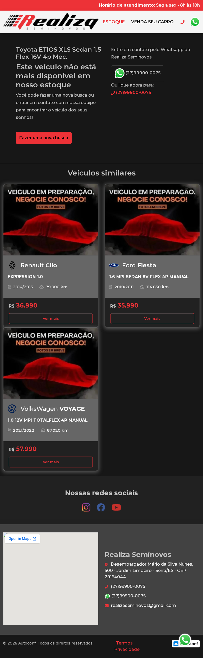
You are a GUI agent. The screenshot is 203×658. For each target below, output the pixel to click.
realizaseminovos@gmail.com (143, 605)
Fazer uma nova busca (43, 137)
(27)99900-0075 (142, 72)
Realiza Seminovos (51, 22)
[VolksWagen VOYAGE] (50, 363)
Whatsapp (195, 22)
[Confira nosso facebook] (101, 505)
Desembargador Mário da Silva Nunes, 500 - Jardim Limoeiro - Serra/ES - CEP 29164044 (149, 570)
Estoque (114, 21)
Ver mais (51, 319)
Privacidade (127, 649)
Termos (124, 643)
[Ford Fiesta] (152, 220)
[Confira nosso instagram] (86, 505)
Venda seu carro (152, 21)
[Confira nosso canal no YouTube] (116, 505)
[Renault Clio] (50, 220)
